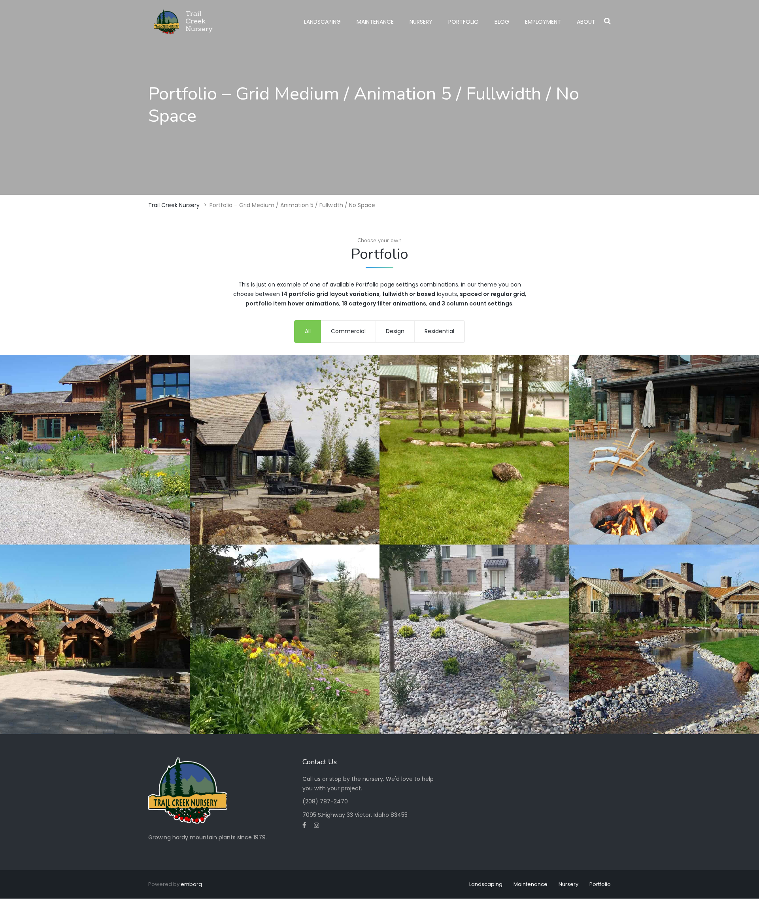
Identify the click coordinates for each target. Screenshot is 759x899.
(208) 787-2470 (325, 801)
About (586, 22)
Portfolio (463, 22)
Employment (543, 22)
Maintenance (375, 22)
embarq (191, 884)
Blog (502, 22)
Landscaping (322, 22)
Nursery (421, 22)
